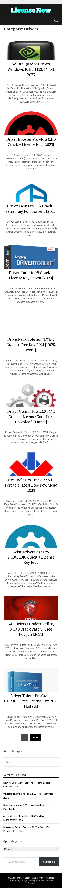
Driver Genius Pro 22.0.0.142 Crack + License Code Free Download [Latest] (31, 416)
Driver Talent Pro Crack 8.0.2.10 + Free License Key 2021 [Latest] (31, 701)
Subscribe (49, 861)
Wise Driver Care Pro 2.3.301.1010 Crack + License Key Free (31, 557)
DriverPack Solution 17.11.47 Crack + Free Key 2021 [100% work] (31, 344)
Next (35, 737)
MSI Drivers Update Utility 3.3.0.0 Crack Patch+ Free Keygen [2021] (31, 629)
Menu (56, 20)
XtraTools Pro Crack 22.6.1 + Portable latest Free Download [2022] (31, 485)
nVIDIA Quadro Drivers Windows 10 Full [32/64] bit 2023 (31, 69)
